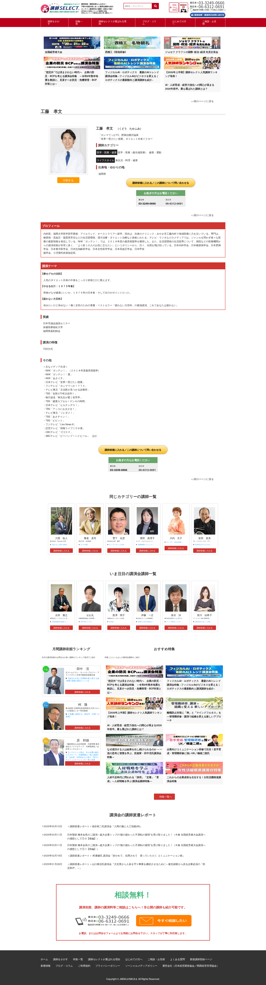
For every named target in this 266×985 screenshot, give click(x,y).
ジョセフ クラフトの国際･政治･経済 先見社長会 (191, 52)
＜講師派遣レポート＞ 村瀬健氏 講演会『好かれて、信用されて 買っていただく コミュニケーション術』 (126, 855)
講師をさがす (53, 22)
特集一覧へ (165, 796)
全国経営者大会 (53, 52)
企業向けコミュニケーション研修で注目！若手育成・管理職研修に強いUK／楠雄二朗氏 (194, 751)
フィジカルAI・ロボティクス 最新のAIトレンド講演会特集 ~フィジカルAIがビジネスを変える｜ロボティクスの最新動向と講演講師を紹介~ (132, 76)
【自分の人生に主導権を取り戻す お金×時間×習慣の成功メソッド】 (82, 679)
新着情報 (45, 965)
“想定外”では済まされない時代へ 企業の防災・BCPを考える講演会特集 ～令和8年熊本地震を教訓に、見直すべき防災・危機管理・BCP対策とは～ (71, 77)
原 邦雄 (83, 740)
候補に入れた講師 (174, 7)
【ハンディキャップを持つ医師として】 (121, 545)
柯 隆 (84, 704)
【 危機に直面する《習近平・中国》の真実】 (82, 715)
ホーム (44, 959)
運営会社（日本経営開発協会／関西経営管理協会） (190, 965)
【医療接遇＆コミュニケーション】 (148, 545)
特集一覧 (79, 22)
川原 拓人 (61, 538)
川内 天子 (176, 538)
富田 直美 (204, 538)
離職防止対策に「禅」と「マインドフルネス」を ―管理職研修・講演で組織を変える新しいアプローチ (194, 716)
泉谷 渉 (176, 615)
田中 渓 (83, 668)
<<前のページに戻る (202, 101)
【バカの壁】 (84, 545)
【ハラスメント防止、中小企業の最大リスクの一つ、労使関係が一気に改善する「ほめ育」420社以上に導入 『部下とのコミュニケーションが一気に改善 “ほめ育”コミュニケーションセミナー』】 (82, 758)
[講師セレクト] (60, 9)
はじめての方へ (179, 22)
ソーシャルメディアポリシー (141, 965)
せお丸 (90, 615)
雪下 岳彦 (119, 538)
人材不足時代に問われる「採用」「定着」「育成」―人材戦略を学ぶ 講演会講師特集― (133, 779)
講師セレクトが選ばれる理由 (112, 22)
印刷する (68, 180)
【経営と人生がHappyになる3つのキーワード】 (152, 622)
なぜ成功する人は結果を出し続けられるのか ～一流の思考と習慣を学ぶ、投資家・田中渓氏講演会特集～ (134, 753)
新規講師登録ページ (201, 959)
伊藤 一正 (147, 615)
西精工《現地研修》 (116, 52)
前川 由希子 (204, 615)
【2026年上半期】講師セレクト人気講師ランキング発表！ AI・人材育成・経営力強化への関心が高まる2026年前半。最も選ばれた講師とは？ (191, 80)
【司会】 (111, 622)
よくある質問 (177, 959)
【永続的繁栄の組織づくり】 (60, 622)
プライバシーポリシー (107, 965)
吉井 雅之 (61, 615)
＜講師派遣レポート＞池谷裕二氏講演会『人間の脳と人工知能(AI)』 (104, 826)
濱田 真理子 (147, 538)
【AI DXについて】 (86, 622)
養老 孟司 (90, 538)
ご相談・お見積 (209, 22)
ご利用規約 (84, 965)
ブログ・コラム (149, 22)
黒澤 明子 (119, 615)
